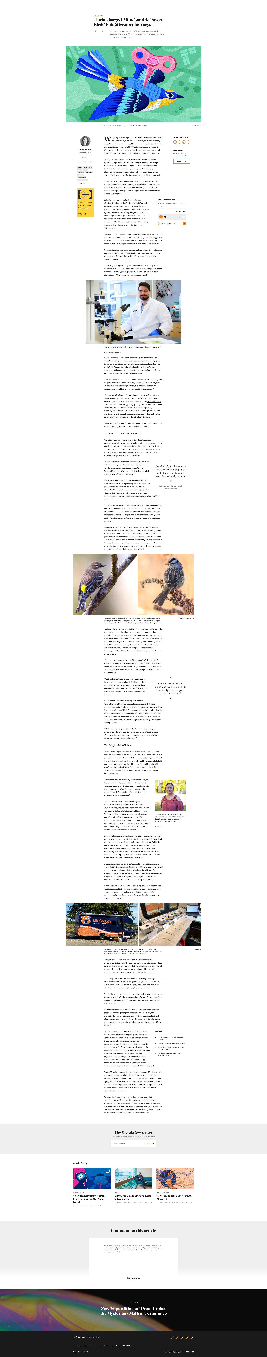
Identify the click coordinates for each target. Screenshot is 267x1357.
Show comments (133, 1278)
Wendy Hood (113, 367)
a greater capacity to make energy (132, 707)
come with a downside (137, 1010)
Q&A (116, 1192)
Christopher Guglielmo (132, 465)
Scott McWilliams (154, 401)
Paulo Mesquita (140, 188)
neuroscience (78, 1192)
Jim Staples (137, 527)
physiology (98, 15)
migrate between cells (132, 496)
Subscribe (150, 1143)
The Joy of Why (162, 1192)
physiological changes (113, 203)
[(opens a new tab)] (85, 202)
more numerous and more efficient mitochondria (124, 870)
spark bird (145, 764)
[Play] (161, 217)
